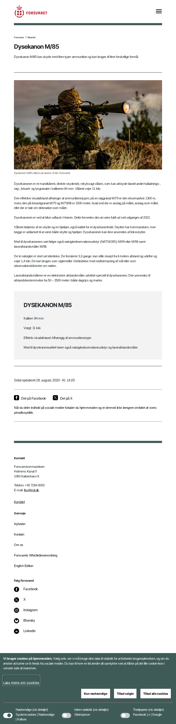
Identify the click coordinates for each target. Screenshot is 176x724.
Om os (18, 545)
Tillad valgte (125, 693)
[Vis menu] (158, 12)
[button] (40, 707)
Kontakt (19, 502)
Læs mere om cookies (21, 682)
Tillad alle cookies (155, 693)
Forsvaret (19, 37)
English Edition (23, 566)
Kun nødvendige (95, 693)
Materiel (31, 37)
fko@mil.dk (31, 490)
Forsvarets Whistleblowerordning (35, 555)
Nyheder (19, 524)
